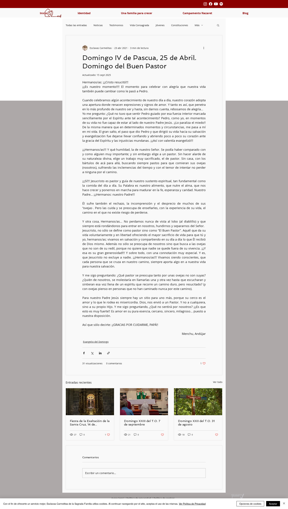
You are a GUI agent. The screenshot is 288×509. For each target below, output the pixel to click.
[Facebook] (210, 4)
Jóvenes (160, 25)
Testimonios (116, 25)
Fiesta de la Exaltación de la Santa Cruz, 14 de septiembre (90, 422)
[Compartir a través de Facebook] (84, 353)
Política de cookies (164, 498)
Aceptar (273, 503)
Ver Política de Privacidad (192, 503)
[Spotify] (221, 4)
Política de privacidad (138, 498)
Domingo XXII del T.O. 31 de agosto (196, 422)
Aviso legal (117, 498)
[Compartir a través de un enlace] (108, 353)
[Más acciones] (204, 48)
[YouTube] (216, 4)
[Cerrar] (284, 503)
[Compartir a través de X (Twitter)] (92, 353)
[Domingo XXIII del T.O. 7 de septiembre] (144, 401)
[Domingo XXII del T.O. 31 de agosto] (198, 401)
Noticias (98, 25)
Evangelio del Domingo (95, 341)
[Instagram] (205, 4)
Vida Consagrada (139, 25)
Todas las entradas (76, 25)
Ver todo (217, 382)
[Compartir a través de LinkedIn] (100, 353)
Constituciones (179, 25)
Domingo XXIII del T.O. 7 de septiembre (142, 422)
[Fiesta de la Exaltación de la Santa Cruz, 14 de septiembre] (90, 401)
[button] (84, 13)
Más (197, 25)
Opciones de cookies (250, 503)
